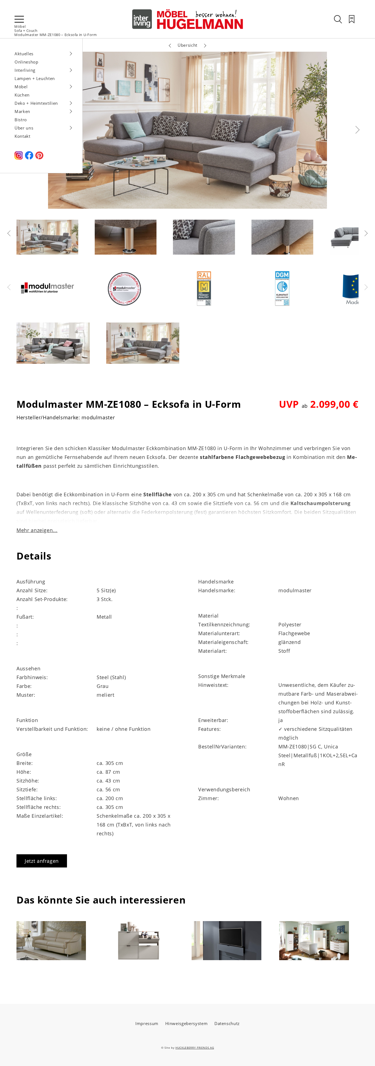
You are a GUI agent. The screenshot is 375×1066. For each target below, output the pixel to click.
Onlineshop (26, 62)
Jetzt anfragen (42, 861)
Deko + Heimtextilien (36, 103)
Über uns (24, 128)
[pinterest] (39, 158)
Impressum (146, 1023)
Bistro (21, 119)
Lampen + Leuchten (35, 78)
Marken (22, 111)
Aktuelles (24, 53)
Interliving (25, 70)
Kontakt (22, 136)
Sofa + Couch (26, 30)
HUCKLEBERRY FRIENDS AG (194, 1048)
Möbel (20, 26)
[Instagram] (19, 158)
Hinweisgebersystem (186, 1023)
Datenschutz (227, 1023)
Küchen (22, 95)
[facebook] (29, 158)
